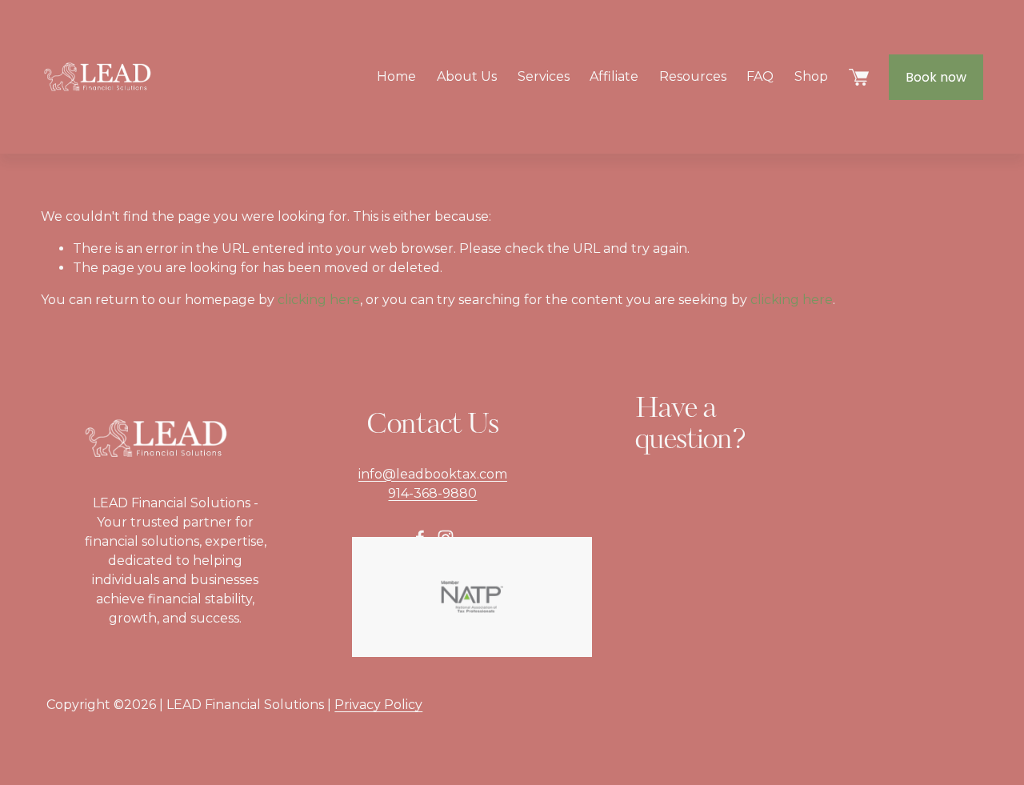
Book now (936, 77)
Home (396, 76)
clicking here (319, 299)
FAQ (760, 76)
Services (544, 76)
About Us (467, 76)
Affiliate (614, 76)
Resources (692, 76)
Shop (811, 76)
